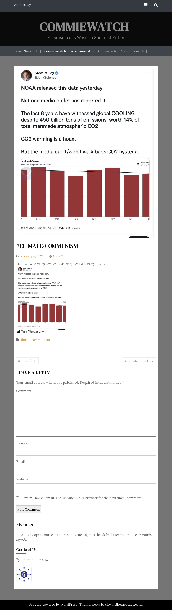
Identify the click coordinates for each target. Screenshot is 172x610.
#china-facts (27, 361)
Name (21, 444)
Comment (25, 391)
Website (22, 479)
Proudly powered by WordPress (53, 604)
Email (21, 461)
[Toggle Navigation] (145, 5)
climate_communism (35, 340)
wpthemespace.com (127, 604)
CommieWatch (84, 26)
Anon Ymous (61, 256)
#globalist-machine (139, 361)
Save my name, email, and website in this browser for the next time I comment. (82, 498)
